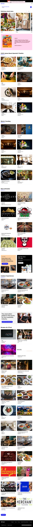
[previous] (26, 11)
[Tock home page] (2, 3)
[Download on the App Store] (24, 263)
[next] (29, 11)
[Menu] (32, 4)
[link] (8, 64)
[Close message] (24, 2)
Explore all (2, 54)
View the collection (18, 45)
